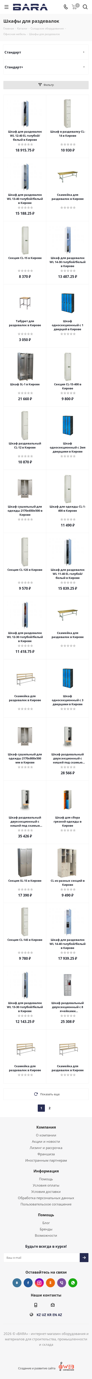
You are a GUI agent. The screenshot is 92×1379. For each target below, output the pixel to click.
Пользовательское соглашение (46, 1204)
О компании (46, 1135)
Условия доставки (46, 1191)
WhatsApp (72, 1282)
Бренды (46, 1229)
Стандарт (12, 52)
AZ (60, 1314)
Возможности (46, 1235)
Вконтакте (17, 1282)
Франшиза (46, 1154)
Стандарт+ (14, 67)
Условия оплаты (46, 1185)
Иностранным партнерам (46, 1160)
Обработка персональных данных (46, 1198)
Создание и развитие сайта (36, 1368)
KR (49, 1314)
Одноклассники (50, 1282)
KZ (39, 1314)
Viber (61, 1282)
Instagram (39, 1282)
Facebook (28, 1282)
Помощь (46, 1179)
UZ (44, 1314)
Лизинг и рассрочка (46, 1147)
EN (54, 1314)
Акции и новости (46, 1141)
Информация (46, 1171)
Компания (46, 1127)
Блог (46, 1223)
